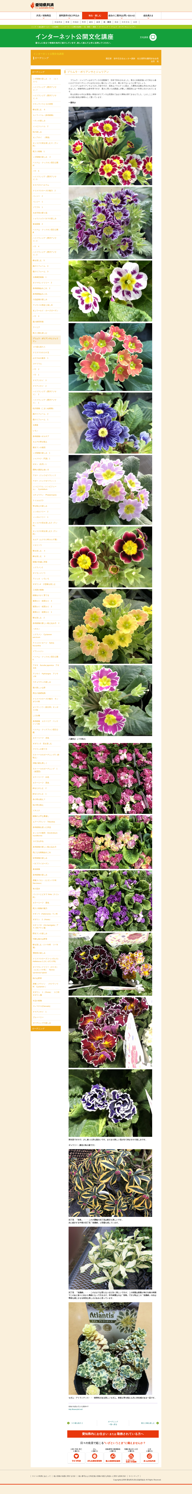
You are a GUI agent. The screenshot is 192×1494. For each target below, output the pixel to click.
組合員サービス (44, 27)
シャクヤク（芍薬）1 (41, 458)
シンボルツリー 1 (40, 517)
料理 (84, 22)
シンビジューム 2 (40, 126)
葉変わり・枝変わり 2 (42, 606)
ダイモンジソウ (39, 573)
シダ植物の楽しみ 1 (41, 453)
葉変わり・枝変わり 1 (42, 612)
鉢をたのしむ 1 (39, 794)
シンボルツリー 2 (40, 512)
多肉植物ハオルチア (41, 436)
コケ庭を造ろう (77, 1423)
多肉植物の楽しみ (40, 875)
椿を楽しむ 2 (39, 618)
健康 (98, 22)
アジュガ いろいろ (41, 579)
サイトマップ (134, 1476)
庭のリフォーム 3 (40, 271)
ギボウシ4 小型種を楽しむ (44, 584)
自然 (135, 22)
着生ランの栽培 (39, 447)
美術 (116, 22)
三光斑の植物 (38, 590)
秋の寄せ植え (38, 805)
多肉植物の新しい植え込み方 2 (46, 623)
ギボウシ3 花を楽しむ (42, 743)
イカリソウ (37, 545)
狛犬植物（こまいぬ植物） (44, 408)
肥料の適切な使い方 (41, 470)
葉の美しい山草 (39, 688)
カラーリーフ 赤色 (41, 738)
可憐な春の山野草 (40, 939)
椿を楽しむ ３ (39, 556)
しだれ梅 (36, 715)
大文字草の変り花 (40, 213)
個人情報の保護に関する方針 (65, 1476)
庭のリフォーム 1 (40, 419)
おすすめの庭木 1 (40, 358)
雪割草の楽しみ (39, 953)
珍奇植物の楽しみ (40, 858)
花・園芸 (107, 22)
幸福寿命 (58, 22)
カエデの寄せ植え (40, 442)
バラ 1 (36, 375)
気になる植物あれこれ (42, 852)
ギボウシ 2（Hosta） (42, 919)
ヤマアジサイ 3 (39, 380)
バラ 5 (36, 171)
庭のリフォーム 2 (40, 414)
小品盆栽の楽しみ (40, 299)
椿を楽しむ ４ (39, 551)
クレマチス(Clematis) (41, 1006)
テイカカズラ (38, 500)
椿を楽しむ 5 (39, 260)
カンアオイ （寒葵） (42, 137)
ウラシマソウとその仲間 (43, 104)
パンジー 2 (38, 196)
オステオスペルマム (41, 185)
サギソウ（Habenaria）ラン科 (45, 914)
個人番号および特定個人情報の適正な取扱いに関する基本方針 (102, 1476)
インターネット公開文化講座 (71, 27)
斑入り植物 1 (39, 151)
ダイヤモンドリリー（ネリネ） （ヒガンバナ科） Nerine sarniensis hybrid (46, 970)
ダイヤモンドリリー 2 (42, 283)
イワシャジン (38, 651)
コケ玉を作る (38, 841)
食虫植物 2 (38, 224)
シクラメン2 (38, 567)
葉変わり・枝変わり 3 (42, 601)
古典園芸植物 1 (39, 277)
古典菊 (35, 425)
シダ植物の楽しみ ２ (42, 157)
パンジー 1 (38, 202)
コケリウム (37, 364)
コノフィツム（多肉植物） (44, 115)
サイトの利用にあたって (41, 1476)
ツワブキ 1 (38, 207)
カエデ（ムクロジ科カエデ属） (45, 539)
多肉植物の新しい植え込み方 (44, 847)
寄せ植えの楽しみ (40, 506)
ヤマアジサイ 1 (39, 1012)
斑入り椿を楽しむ (148, 1423)
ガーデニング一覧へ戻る (113, 1423)
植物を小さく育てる (41, 595)
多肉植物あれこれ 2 (41, 288)
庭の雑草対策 (38, 322)
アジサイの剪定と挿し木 (43, 305)
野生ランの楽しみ (40, 933)
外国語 (76, 22)
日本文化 (126, 22)
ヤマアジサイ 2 (39, 386)
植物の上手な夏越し (41, 816)
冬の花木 (36, 889)
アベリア (36, 327)
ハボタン (36, 629)
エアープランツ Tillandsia (44, 822)
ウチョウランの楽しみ (42, 682)
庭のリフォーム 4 (40, 266)
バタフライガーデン (41, 863)
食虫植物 (36, 869)
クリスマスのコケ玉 (41, 352)
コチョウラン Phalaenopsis (45, 495)
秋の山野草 (37, 978)
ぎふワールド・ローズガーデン (45, 310)
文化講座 (55, 27)
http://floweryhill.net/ (76, 1409)
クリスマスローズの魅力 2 (44, 191)
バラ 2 (36, 369)
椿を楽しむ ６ (39, 109)
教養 (67, 22)
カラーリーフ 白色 (41, 777)
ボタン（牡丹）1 (39, 464)
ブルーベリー (38, 1017)
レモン (35, 431)
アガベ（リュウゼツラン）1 (44, 481)
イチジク (36, 810)
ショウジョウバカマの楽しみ (44, 218)
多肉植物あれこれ (40, 294)
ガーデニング (103, 27)
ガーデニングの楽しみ (42, 1023)
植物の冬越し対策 (40, 562)
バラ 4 (36, 246)
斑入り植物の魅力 (40, 908)
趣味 (91, 22)
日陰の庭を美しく (40, 763)
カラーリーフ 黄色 (41, 903)
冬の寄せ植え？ (39, 799)
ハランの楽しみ (39, 121)
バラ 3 (36, 316)
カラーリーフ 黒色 (41, 783)
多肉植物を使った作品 (42, 827)
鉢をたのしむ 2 (39, 788)
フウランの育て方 (40, 749)
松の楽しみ (37, 132)
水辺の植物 (37, 1001)
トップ (33, 27)
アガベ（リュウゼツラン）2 (44, 475)
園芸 (94, 27)
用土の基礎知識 (39, 693)
